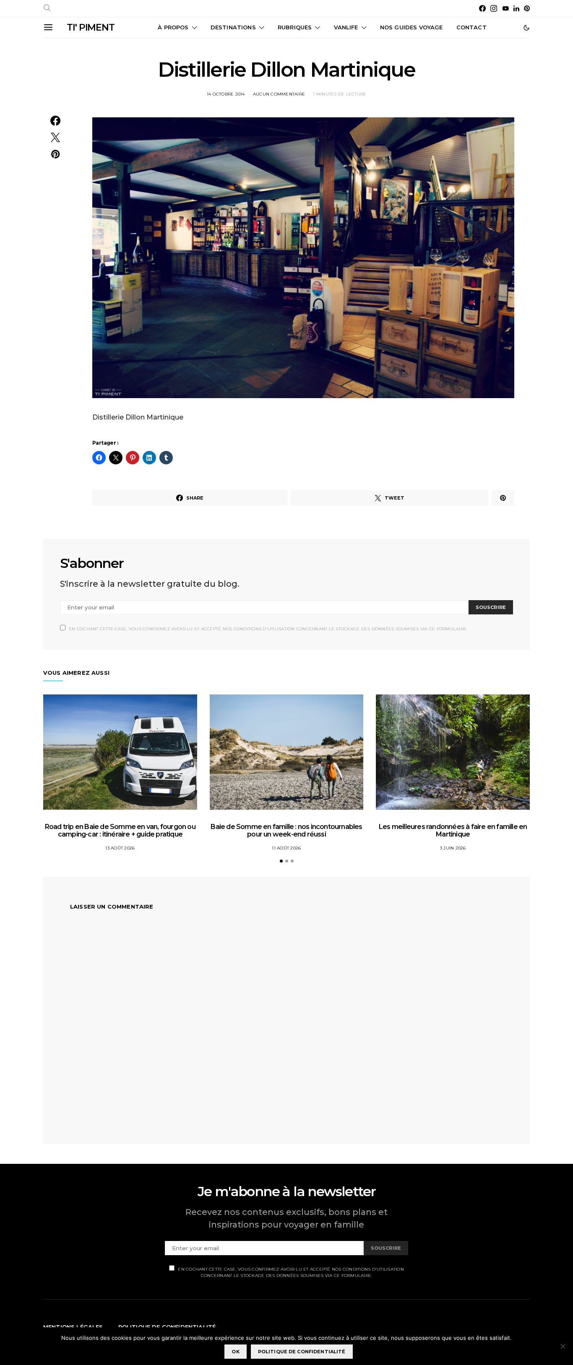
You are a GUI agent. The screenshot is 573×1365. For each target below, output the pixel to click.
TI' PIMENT (91, 27)
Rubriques (295, 27)
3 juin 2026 (453, 848)
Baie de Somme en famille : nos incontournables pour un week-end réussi (286, 830)
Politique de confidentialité (302, 1352)
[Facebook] (482, 8)
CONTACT (471, 27)
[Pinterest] (527, 8)
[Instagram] (493, 8)
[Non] (562, 1346)
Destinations (233, 27)
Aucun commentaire (279, 94)
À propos (173, 27)
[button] (526, 27)
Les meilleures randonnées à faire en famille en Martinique (453, 830)
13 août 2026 (120, 848)
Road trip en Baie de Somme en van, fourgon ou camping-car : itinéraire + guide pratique (120, 830)
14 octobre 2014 (226, 94)
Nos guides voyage (411, 27)
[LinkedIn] (516, 8)
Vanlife (346, 27)
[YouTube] (505, 8)
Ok (235, 1352)
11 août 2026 (286, 848)
